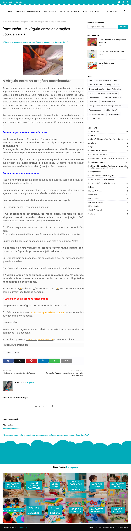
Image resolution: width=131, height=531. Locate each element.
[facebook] (119, 2)
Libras (91, 93)
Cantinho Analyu (22, 527)
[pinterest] (127, 2)
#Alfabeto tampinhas (96, 510)
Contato (19, 2)
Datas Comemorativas (108, 162)
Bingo (108, 147)
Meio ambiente (108, 199)
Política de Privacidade (105, 527)
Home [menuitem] (9, 11)
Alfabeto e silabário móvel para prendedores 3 (108, 139)
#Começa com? (97, 485)
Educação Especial (112, 85)
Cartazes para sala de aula (108, 154)
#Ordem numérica (75, 510)
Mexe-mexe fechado (108, 202)
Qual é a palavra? (110, 110)
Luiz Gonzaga (94, 97)
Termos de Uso (122, 527)
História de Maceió (108, 191)
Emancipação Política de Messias (108, 179)
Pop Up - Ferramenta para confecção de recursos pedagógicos (106, 106)
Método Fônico (108, 206)
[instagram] (123, 2)
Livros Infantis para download (107, 93)
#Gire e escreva (118, 510)
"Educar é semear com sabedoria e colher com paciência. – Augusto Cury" (35, 42)
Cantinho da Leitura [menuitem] (91, 11)
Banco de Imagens (95, 85)
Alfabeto (108, 135)
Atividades (108, 143)
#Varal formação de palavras (76, 485)
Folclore (108, 187)
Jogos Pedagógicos (114, 89)
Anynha (30, 382)
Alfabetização (108, 131)
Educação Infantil (108, 172)
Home (5, 2)
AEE (90, 80)
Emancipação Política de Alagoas (108, 176)
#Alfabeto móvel (117, 485)
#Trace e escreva (55, 510)
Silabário (108, 214)
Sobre (11, 2)
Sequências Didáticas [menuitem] (68, 11)
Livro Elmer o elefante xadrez (111, 51)
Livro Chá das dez (106, 63)
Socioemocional (114, 114)
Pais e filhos (93, 102)
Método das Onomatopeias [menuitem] (27, 11)
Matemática (108, 195)
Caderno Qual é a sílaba (108, 151)
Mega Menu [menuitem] (49, 11)
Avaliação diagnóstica (103, 80)
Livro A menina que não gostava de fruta (112, 41)
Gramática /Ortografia (20, 22)
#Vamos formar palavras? (34, 485)
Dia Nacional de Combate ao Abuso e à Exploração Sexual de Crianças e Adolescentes (108, 167)
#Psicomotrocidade (13, 510)
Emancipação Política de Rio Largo (108, 183)
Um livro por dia (94, 118)
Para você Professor (108, 102)
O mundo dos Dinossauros (111, 97)
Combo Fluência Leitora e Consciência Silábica (108, 158)
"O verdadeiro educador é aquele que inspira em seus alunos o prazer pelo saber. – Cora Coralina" (46, 435)
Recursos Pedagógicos (97, 114)
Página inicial (7, 22)
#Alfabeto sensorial (13, 485)
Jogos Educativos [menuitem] (110, 11)
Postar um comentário (11, 429)
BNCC (116, 80)
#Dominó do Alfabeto (34, 510)
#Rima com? (55, 485)
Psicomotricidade (95, 110)
